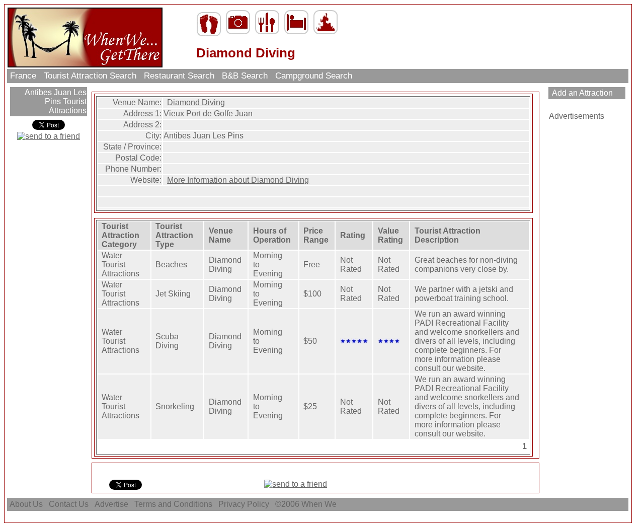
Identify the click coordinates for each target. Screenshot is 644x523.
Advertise (111, 504)
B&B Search (244, 76)
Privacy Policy (243, 504)
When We (320, 504)
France (23, 76)
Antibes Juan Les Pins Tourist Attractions (55, 101)
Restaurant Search (179, 76)
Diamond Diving (196, 102)
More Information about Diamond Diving (238, 180)
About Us (26, 504)
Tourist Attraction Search (90, 76)
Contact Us (69, 504)
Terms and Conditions (173, 504)
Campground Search (314, 76)
